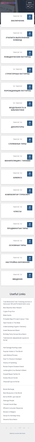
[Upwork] (19, 427)
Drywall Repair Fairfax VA (11, 374)
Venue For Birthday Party (11, 416)
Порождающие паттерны (17, 90)
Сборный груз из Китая (11, 382)
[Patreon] (24, 428)
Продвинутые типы (17, 228)
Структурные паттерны (17, 74)
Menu (30, 2)
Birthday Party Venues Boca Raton (14, 334)
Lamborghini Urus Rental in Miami (14, 370)
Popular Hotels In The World (12, 351)
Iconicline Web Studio (19, 433)
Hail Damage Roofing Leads (12, 348)
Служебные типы (17, 144)
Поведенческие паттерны (17, 57)
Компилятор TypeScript (17, 194)
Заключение (17, 20)
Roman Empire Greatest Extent (13, 366)
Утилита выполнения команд (17, 38)
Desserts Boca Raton (10, 419)
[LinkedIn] (6, 427)
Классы (18, 211)
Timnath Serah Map (10, 404)
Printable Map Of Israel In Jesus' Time (16, 319)
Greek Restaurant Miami (11, 330)
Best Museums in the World (12, 393)
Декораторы (17, 127)
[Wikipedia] (28, 428)
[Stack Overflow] (10, 427)
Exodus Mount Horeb (10, 378)
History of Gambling (10, 363)
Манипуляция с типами (17, 160)
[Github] (15, 427)
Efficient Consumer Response (13, 408)
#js (21, 16)
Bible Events (7, 315)
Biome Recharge (8, 389)
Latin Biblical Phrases (10, 355)
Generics (17, 177)
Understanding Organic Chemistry (14, 327)
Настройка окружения (18, 262)
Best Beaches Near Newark (12, 308)
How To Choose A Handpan (12, 359)
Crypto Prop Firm (9, 311)
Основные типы (17, 245)
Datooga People (8, 401)
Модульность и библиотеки (17, 108)
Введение (18, 279)
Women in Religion (9, 412)
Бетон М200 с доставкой (11, 397)
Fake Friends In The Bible (11, 323)
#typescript (16, 16)
